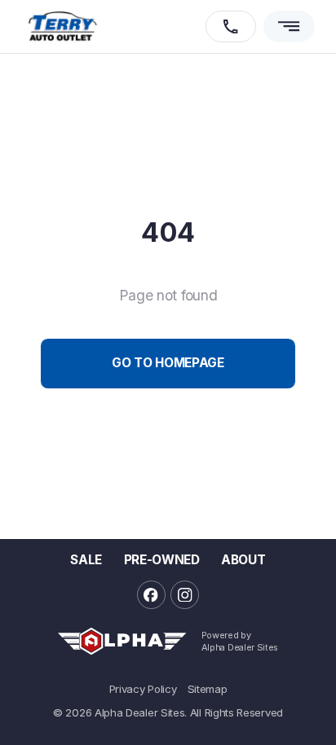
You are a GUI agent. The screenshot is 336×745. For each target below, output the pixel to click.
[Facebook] (151, 595)
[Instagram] (184, 595)
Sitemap (208, 689)
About (243, 560)
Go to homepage (168, 362)
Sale (86, 560)
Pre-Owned (162, 560)
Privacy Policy (143, 689)
